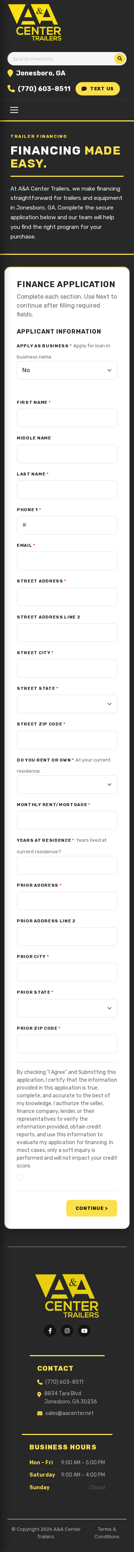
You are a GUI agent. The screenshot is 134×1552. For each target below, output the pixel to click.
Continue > (92, 1208)
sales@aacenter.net (69, 1413)
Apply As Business (44, 345)
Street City (35, 652)
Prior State (35, 992)
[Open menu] (14, 110)
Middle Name (34, 438)
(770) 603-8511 (44, 89)
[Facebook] (50, 1330)
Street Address (41, 581)
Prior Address (39, 885)
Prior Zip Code (39, 1028)
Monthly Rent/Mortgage (53, 804)
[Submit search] (119, 58)
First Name (34, 402)
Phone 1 (29, 509)
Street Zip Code (41, 724)
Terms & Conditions (107, 1532)
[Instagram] (67, 1330)
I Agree (35, 1177)
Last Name (33, 474)
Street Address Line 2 (48, 617)
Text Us (102, 88)
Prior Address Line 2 (46, 920)
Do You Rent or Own (45, 760)
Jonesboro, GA (41, 73)
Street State (37, 688)
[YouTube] (84, 1330)
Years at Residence (45, 840)
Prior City (33, 956)
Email (26, 545)
